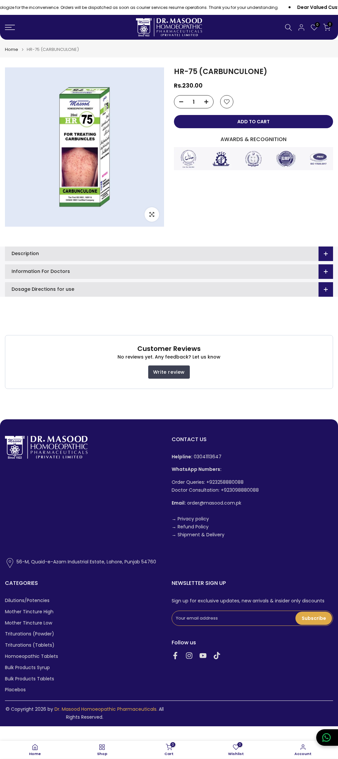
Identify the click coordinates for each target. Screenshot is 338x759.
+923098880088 (240, 490)
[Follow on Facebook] (175, 655)
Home (11, 49)
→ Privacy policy (190, 519)
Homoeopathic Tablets (31, 656)
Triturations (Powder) (29, 634)
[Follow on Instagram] (189, 655)
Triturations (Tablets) (29, 645)
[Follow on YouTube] (203, 655)
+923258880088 (225, 482)
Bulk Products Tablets (29, 679)
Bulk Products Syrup (27, 667)
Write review (169, 372)
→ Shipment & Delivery (198, 535)
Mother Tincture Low (28, 623)
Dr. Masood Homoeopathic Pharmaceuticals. (105, 709)
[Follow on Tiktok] (216, 655)
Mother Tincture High (29, 612)
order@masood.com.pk (206, 503)
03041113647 (196, 457)
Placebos (15, 690)
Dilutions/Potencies (27, 600)
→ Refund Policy (190, 527)
